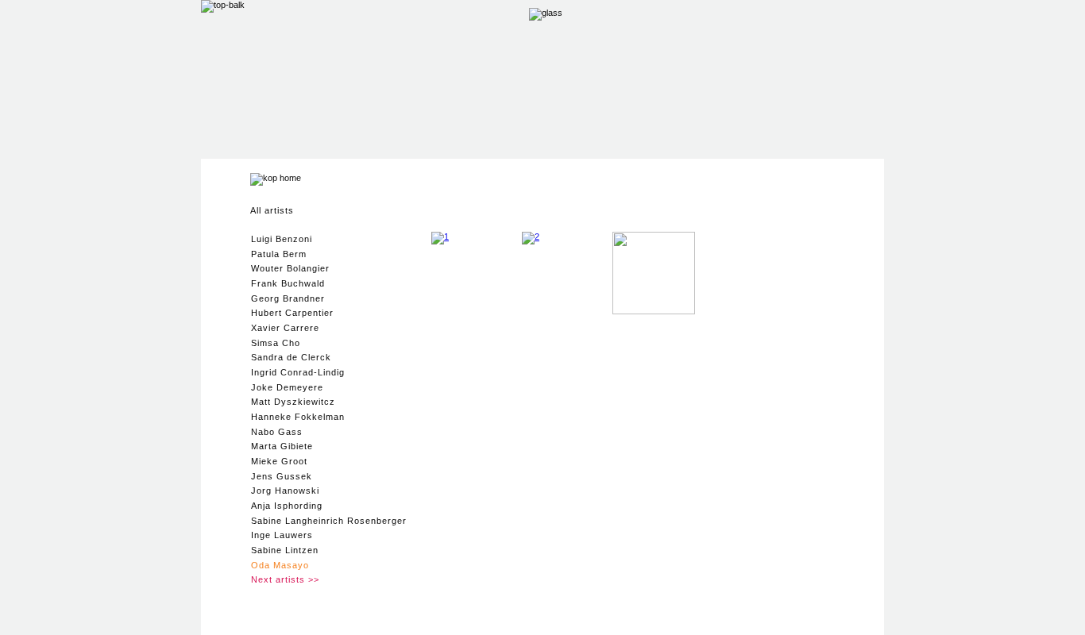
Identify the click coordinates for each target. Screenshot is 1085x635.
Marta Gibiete (282, 446)
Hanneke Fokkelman (298, 416)
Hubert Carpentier (292, 313)
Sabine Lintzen (285, 550)
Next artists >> (285, 579)
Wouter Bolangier (290, 268)
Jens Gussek (281, 476)
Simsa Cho (275, 343)
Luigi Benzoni (281, 239)
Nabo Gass (277, 432)
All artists (272, 210)
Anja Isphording (286, 505)
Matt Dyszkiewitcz (293, 401)
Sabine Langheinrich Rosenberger (329, 520)
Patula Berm (279, 254)
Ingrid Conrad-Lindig (298, 372)
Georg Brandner (288, 298)
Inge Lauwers (282, 535)
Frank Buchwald (288, 283)
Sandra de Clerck (291, 357)
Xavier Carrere (285, 328)
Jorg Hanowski (285, 490)
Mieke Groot (279, 461)
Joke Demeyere (287, 387)
